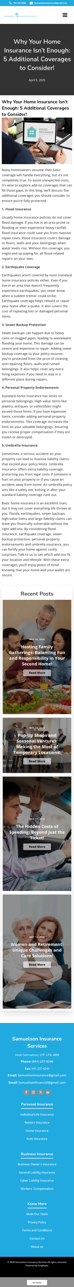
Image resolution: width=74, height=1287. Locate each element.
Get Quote (37, 1282)
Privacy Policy (37, 1222)
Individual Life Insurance (37, 1114)
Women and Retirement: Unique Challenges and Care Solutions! (37, 950)
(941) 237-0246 (42, 1061)
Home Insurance (37, 1131)
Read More (37, 673)
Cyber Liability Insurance (37, 1180)
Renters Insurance (37, 1122)
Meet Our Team (37, 1214)
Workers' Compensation (37, 1189)
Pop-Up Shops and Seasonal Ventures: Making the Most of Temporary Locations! (37, 743)
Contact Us (37, 1238)
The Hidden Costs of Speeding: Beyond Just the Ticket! (37, 832)
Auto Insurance (37, 1139)
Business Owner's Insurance (37, 1164)
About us (37, 1247)
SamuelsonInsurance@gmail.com (42, 1075)
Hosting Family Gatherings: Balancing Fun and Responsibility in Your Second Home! (37, 655)
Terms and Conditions (37, 1230)
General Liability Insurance (37, 1172)
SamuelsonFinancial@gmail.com (42, 1082)
